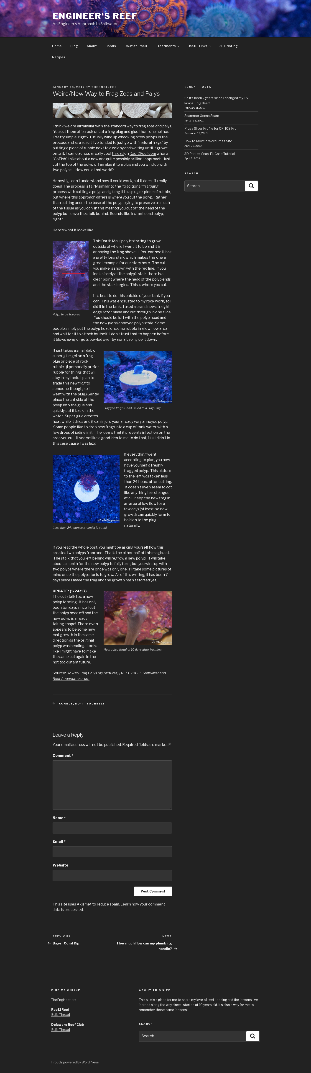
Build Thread (60, 1014)
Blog (74, 46)
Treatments (166, 46)
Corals (110, 46)
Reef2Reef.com (143, 153)
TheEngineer (104, 87)
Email (59, 841)
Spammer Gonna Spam (201, 116)
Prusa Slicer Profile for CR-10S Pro (210, 128)
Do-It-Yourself (136, 46)
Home (57, 46)
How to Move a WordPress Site (208, 141)
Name (59, 818)
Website (60, 865)
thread (118, 153)
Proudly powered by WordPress (75, 1062)
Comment (63, 755)
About (92, 46)
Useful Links (197, 46)
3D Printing (228, 46)
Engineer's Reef (95, 16)
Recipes (58, 57)
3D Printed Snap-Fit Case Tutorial (209, 154)
